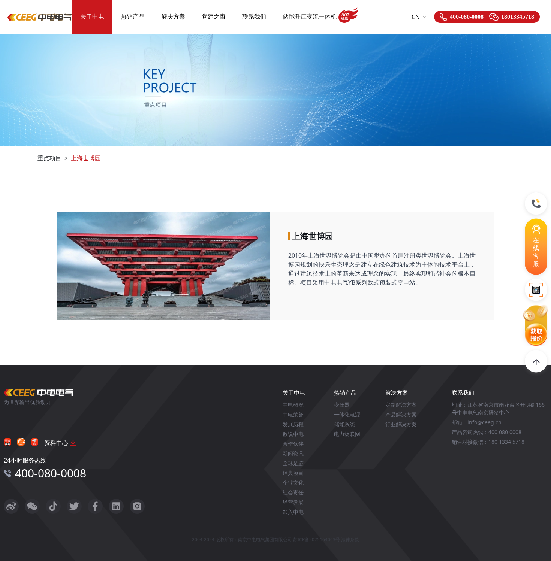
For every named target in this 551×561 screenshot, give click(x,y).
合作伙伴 (293, 443)
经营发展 (293, 502)
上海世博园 (86, 158)
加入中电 (293, 511)
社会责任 (293, 492)
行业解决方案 (401, 424)
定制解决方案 (401, 404)
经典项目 (293, 472)
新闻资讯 (293, 453)
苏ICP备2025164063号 (316, 539)
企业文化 (293, 482)
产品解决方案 (401, 414)
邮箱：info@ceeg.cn (477, 422)
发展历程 (293, 424)
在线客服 (536, 252)
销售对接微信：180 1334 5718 (488, 441)
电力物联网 (347, 433)
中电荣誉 (293, 414)
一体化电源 (347, 414)
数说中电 (293, 433)
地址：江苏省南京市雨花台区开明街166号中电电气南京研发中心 (498, 408)
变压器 (342, 404)
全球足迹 (293, 463)
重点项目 (49, 158)
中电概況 (293, 404)
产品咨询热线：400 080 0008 (486, 432)
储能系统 (344, 424)
